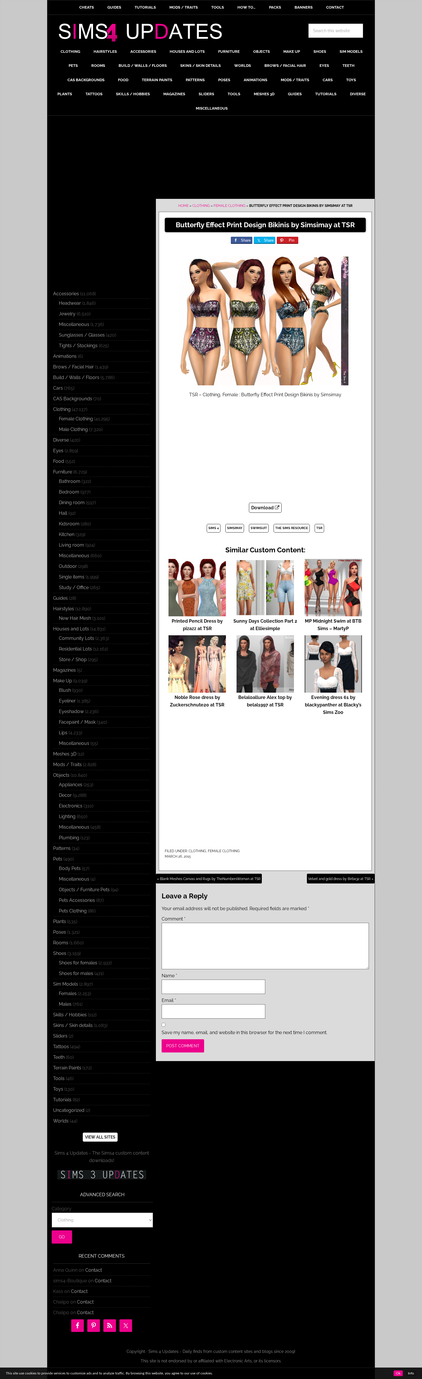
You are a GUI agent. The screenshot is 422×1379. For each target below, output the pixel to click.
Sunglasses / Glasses (82, 335)
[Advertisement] (211, 159)
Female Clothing (229, 206)
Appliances (70, 784)
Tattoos (61, 1046)
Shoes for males (76, 973)
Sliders (60, 1036)
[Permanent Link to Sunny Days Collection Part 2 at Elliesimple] (265, 613)
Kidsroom (69, 524)
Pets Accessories (77, 900)
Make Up (62, 680)
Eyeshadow (71, 711)
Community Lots (76, 638)
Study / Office (74, 587)
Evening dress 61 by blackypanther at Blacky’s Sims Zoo (333, 705)
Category (61, 1208)
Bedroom (69, 492)
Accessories (66, 293)
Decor (65, 795)
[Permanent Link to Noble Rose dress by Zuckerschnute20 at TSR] (197, 690)
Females (68, 993)
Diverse (61, 440)
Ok (398, 1373)
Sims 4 (213, 528)
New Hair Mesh (75, 618)
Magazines (64, 670)
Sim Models (65, 984)
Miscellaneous (74, 324)
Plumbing (69, 837)
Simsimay (234, 528)
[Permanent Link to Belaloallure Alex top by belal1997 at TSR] (265, 690)
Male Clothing (73, 429)
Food (58, 461)
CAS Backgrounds (72, 398)
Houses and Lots (71, 629)
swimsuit (259, 528)
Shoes (59, 953)
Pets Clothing (73, 911)
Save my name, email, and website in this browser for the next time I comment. (244, 1032)
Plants (59, 921)
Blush (65, 690)
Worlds (61, 1121)
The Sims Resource (291, 528)
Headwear (70, 303)
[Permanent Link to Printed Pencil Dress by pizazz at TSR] (197, 613)
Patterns (62, 848)
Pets (57, 859)
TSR (319, 528)
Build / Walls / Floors (76, 377)
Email (169, 1000)
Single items (71, 577)
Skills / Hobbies (70, 1014)
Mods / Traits (67, 764)
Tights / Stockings (78, 345)
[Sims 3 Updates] (101, 1174)
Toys (58, 1089)
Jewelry (67, 313)
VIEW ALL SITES (100, 1137)
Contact (93, 1270)
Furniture (62, 472)
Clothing (201, 206)
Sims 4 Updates (143, 34)
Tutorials (62, 1099)
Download (263, 507)
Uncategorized (68, 1110)
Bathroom (69, 481)
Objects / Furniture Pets (84, 889)
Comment (173, 919)
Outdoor (68, 566)
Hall (63, 513)
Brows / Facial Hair (73, 367)
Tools (59, 1078)
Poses (59, 932)
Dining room (72, 502)
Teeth (59, 1057)
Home (183, 206)
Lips (63, 732)
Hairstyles (63, 608)
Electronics (70, 806)
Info (411, 1373)
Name (169, 975)
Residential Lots (75, 649)
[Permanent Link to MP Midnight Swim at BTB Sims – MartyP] (333, 613)
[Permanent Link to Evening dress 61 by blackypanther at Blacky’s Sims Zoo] (333, 690)
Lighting (67, 816)
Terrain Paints (67, 1068)
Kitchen (66, 534)
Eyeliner (67, 701)
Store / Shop (73, 659)
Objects (61, 775)
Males (65, 1004)
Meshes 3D (64, 754)
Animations (65, 356)
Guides (60, 598)
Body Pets (70, 868)
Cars (58, 388)
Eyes (58, 450)
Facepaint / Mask (77, 722)
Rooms (60, 942)
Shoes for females (78, 963)
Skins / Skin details (73, 1025)
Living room (71, 545)
